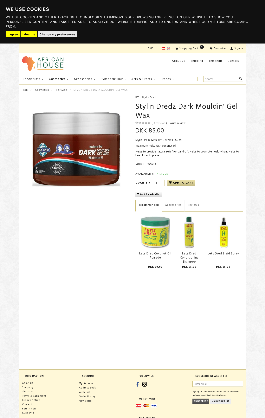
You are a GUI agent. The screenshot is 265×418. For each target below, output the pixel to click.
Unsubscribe (220, 401)
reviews (159, 123)
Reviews (193, 205)
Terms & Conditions (34, 396)
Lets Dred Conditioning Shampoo (189, 258)
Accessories (173, 205)
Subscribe (201, 401)
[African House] (42, 62)
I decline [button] (29, 34)
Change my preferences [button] (57, 34)
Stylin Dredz (150, 97)
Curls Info (28, 413)
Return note (29, 409)
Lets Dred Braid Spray (223, 254)
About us (178, 61)
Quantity (143, 182)
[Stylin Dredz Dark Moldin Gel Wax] (76, 149)
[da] (163, 48)
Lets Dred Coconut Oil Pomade (155, 256)
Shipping (197, 61)
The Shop (215, 61)
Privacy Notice (31, 400)
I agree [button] (13, 34)
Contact (233, 61)
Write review (178, 123)
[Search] (240, 79)
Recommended (149, 205)
